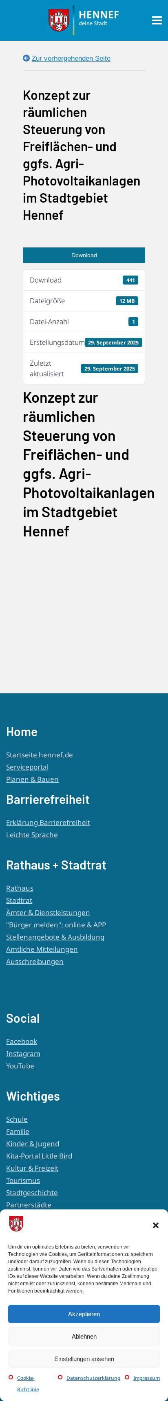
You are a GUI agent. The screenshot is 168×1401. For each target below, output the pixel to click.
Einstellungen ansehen (84, 1358)
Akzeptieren (84, 1314)
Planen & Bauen (32, 779)
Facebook (21, 1041)
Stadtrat (19, 900)
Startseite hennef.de (39, 754)
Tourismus (23, 1180)
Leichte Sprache (32, 834)
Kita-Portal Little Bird (39, 1156)
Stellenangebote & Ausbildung (55, 937)
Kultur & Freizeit (32, 1168)
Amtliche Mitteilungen (42, 949)
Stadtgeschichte (32, 1192)
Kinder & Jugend (32, 1143)
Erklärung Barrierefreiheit (48, 822)
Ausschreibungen (35, 961)
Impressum (146, 1378)
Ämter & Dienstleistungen (48, 912)
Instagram (23, 1053)
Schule (17, 1119)
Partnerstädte (28, 1204)
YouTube (20, 1065)
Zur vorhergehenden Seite (71, 58)
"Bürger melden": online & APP (56, 924)
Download (84, 255)
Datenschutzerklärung (93, 1378)
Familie (17, 1131)
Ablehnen (84, 1336)
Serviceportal (27, 767)
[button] (156, 1225)
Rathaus (19, 888)
